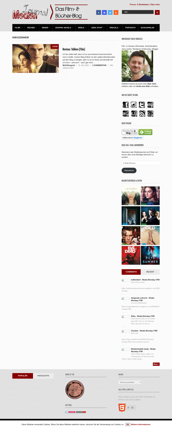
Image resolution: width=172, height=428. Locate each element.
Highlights (43, 376)
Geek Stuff (96, 28)
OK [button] (128, 424)
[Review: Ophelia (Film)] (150, 196)
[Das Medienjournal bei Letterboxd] (126, 117)
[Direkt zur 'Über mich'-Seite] (137, 81)
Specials (114, 28)
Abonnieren (129, 170)
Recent (150, 272)
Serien (45, 28)
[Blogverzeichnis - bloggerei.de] (70, 412)
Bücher (31, 28)
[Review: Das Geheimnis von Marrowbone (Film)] (131, 216)
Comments (131, 272)
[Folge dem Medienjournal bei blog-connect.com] (130, 134)
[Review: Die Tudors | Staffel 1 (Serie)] (131, 235)
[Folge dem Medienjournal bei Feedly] (145, 134)
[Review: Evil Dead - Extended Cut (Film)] (131, 255)
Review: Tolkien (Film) (74, 49)
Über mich (155, 4)
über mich (151, 84)
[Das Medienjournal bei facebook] (126, 108)
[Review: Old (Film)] (150, 235)
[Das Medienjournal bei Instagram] (134, 108)
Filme (17, 28)
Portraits (130, 28)
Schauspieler (147, 28)
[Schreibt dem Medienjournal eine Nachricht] (150, 117)
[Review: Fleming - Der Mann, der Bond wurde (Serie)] (150, 216)
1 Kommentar (99, 65)
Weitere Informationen (140, 424)
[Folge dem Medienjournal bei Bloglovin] (132, 139)
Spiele (81, 28)
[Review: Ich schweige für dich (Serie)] (131, 196)
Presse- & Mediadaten (139, 4)
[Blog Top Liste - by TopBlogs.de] (81, 412)
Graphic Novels (63, 28)
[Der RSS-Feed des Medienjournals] (142, 117)
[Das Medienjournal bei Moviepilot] (150, 108)
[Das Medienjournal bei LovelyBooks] (134, 117)
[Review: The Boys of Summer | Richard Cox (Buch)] (150, 255)
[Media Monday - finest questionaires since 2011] (74, 398)
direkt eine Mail (143, 86)
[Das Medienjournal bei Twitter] (142, 108)
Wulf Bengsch (69, 65)
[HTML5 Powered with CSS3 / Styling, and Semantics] (128, 411)
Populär (22, 376)
